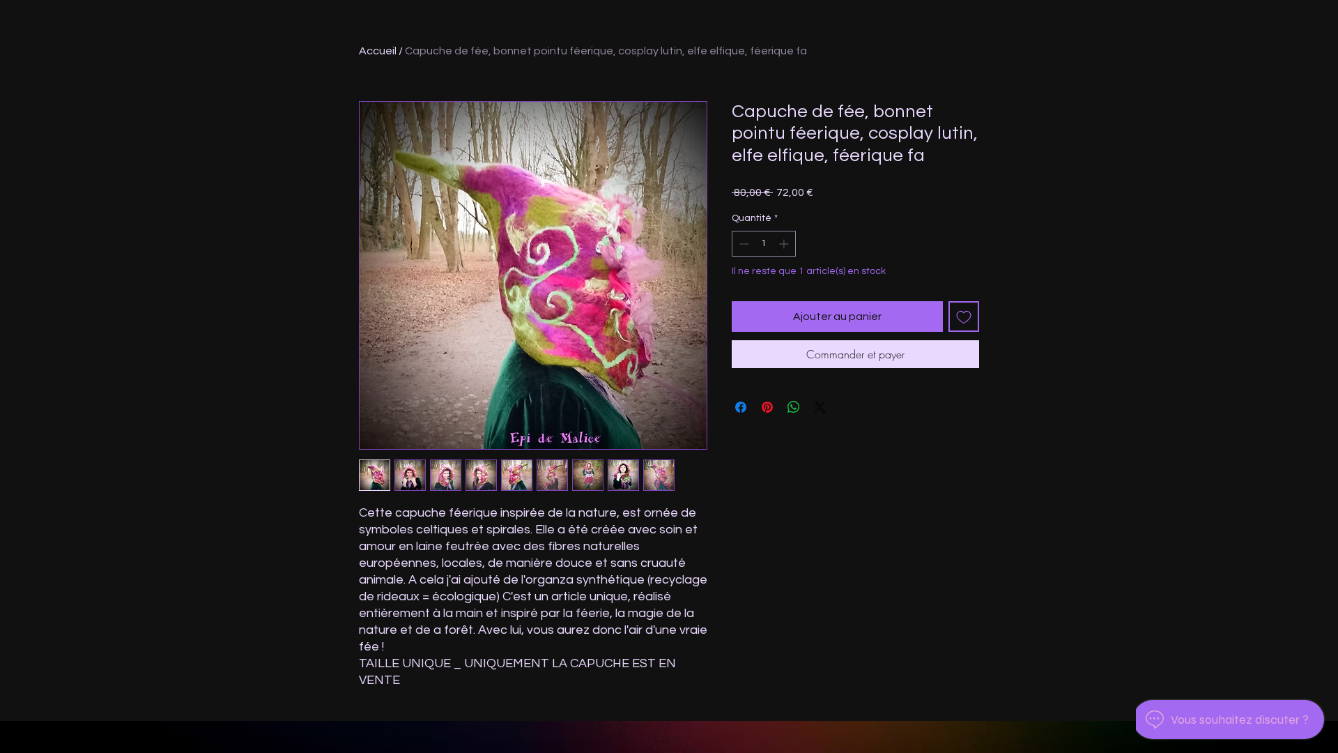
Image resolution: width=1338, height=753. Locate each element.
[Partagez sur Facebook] (740, 407)
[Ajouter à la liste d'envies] (963, 316)
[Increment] (785, 243)
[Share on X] (820, 407)
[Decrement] (742, 243)
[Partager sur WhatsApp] (793, 407)
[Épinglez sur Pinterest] (767, 407)
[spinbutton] (763, 243)
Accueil (378, 50)
